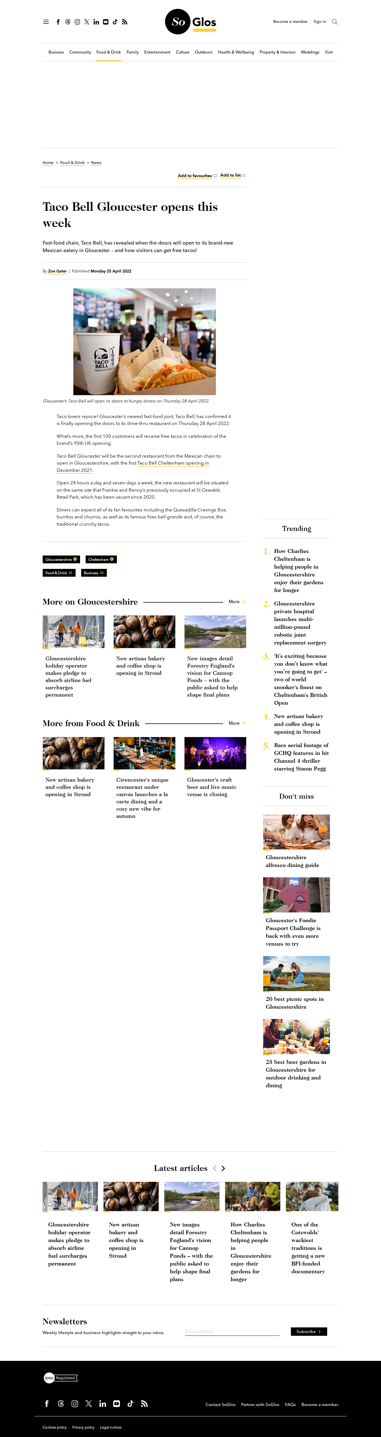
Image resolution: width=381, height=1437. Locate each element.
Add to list (230, 175)
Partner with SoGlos (260, 1404)
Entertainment (157, 52)
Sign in (320, 21)
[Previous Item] (214, 1168)
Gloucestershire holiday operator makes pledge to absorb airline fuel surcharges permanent (69, 1244)
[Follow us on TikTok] (115, 21)
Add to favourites (195, 175)
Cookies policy (55, 1427)
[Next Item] (223, 1168)
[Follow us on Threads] (67, 21)
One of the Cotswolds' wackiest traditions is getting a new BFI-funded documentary (308, 1247)
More (234, 601)
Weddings (310, 52)
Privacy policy (83, 1427)
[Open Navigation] (46, 21)
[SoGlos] (190, 21)
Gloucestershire (58, 559)
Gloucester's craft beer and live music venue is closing (212, 786)
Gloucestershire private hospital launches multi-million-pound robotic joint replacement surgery (300, 623)
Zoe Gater (57, 271)
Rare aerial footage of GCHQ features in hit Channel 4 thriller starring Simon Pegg (301, 757)
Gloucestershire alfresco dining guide (292, 861)
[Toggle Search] (335, 21)
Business (56, 52)
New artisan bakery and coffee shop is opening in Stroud (140, 665)
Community (80, 52)
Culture (182, 52)
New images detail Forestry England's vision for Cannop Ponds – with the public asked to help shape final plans (191, 1251)
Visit (329, 52)
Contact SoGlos (221, 1404)
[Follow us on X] (86, 21)
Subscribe (306, 1331)
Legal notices (111, 1427)
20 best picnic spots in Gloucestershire (295, 1003)
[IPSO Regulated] (63, 1377)
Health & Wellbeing (236, 52)
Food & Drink (109, 52)
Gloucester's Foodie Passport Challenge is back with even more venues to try (293, 932)
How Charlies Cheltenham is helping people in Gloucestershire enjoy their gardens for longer (299, 570)
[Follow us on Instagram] (77, 21)
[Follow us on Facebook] (58, 21)
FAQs (290, 1404)
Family (133, 52)
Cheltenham (98, 559)
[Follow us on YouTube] (105, 21)
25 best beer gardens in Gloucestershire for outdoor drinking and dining (296, 1073)
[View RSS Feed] (124, 21)
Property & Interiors (277, 52)
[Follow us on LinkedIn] (96, 21)
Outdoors (204, 52)
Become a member (290, 21)
